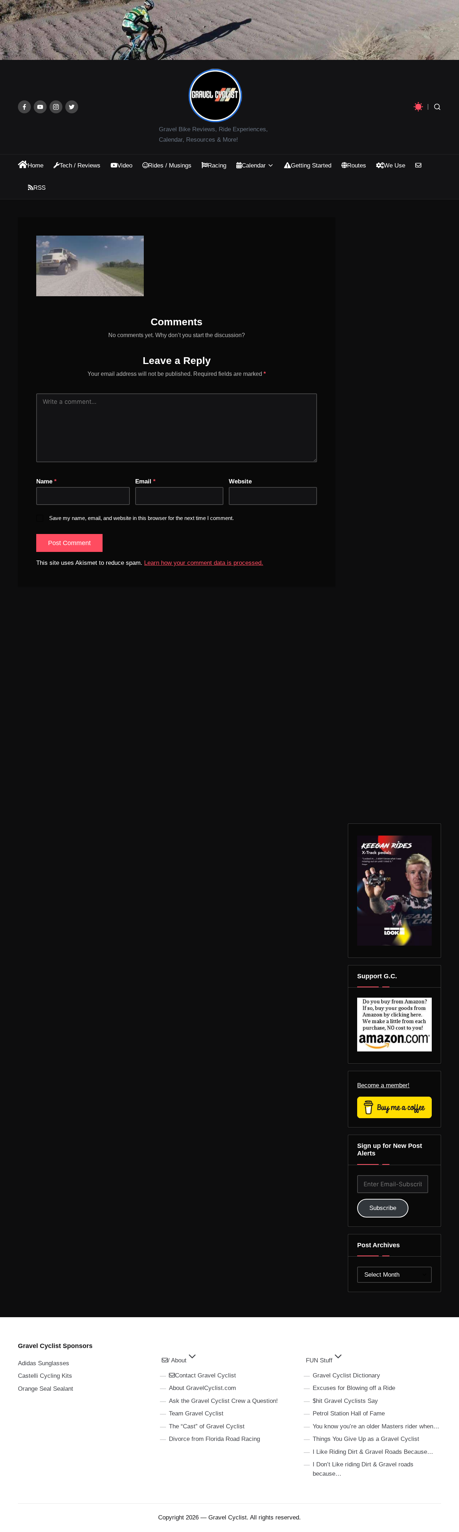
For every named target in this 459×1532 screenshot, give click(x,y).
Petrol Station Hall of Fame (349, 1413)
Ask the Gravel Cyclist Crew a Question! (223, 1401)
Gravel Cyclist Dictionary (346, 1375)
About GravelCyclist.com (202, 1388)
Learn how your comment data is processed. (203, 562)
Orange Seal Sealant (45, 1388)
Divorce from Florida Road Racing (214, 1439)
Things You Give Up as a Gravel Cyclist (366, 1439)
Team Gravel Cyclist (196, 1413)
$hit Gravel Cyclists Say (345, 1401)
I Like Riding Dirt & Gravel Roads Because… (373, 1451)
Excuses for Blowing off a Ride (354, 1388)
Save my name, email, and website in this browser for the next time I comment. (141, 518)
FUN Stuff (319, 1360)
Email (145, 481)
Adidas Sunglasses (43, 1363)
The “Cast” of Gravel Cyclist (207, 1426)
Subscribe (382, 1208)
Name (46, 481)
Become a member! (383, 1085)
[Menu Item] (24, 106)
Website (240, 481)
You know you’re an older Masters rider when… (376, 1426)
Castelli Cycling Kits (45, 1375)
